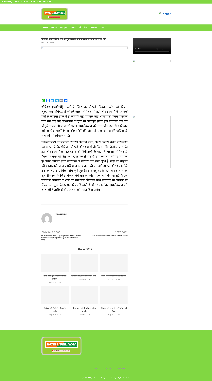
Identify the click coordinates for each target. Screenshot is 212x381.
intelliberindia (61, 214)
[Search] (169, 27)
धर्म (80, 27)
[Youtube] (209, 2)
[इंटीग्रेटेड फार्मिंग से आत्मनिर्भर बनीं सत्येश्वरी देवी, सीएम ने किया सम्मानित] (114, 295)
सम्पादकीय (94, 27)
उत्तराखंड (54, 27)
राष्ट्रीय (73, 27)
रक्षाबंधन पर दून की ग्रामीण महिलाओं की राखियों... (114, 276)
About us (47, 2)
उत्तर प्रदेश (63, 27)
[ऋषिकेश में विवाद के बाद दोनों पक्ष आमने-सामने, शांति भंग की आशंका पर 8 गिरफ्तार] (84, 263)
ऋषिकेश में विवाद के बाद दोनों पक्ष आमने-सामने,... (84, 276)
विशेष (85, 27)
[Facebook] (203, 2)
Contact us (36, 2)
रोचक (102, 27)
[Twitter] (206, 2)
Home (45, 27)
